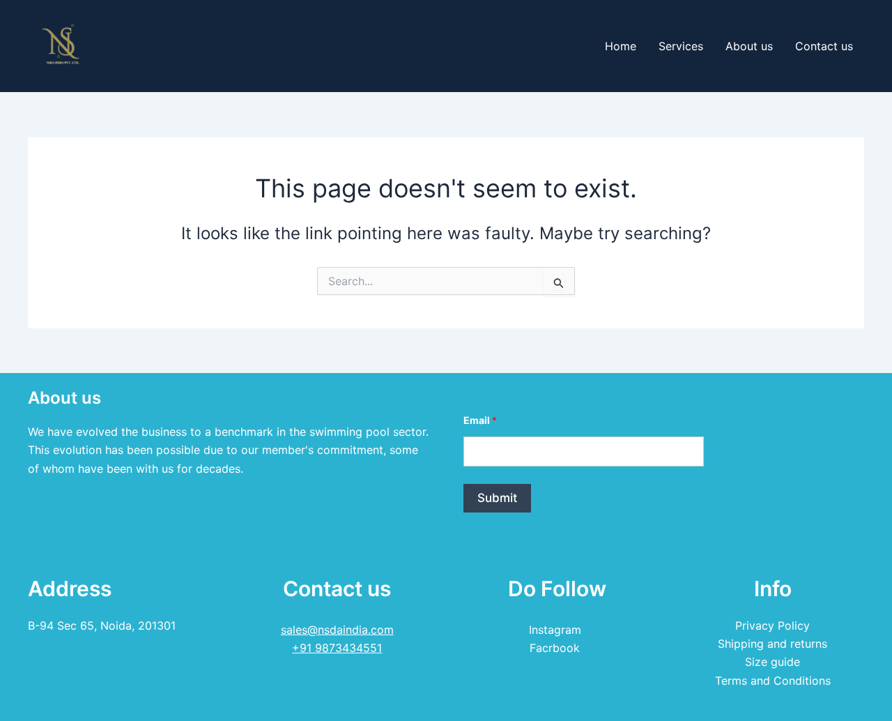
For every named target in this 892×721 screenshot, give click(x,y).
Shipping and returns (772, 644)
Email (480, 420)
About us (749, 46)
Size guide (772, 662)
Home (620, 46)
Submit (497, 498)
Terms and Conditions (773, 681)
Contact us (824, 46)
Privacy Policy (772, 625)
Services (681, 46)
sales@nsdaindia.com (337, 630)
